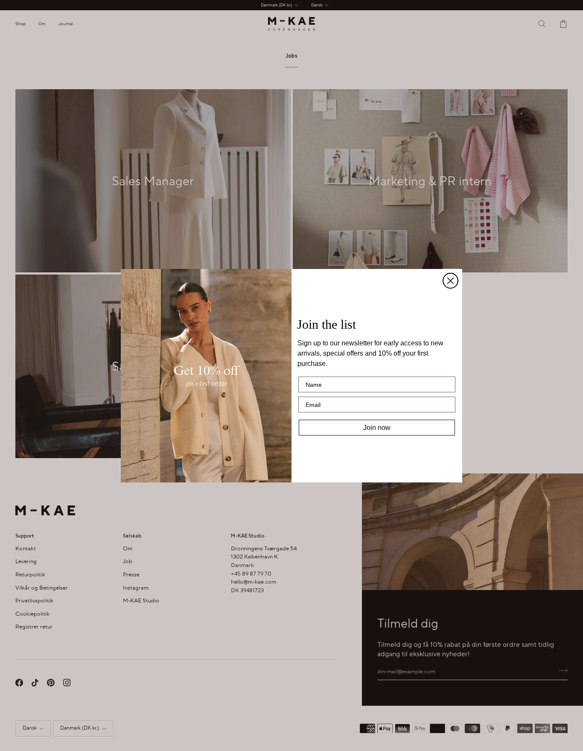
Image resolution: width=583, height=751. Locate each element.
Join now (377, 427)
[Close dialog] (450, 280)
